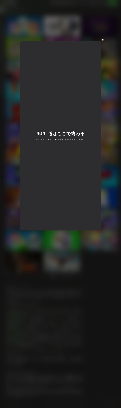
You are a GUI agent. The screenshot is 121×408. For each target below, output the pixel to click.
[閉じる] (103, 40)
